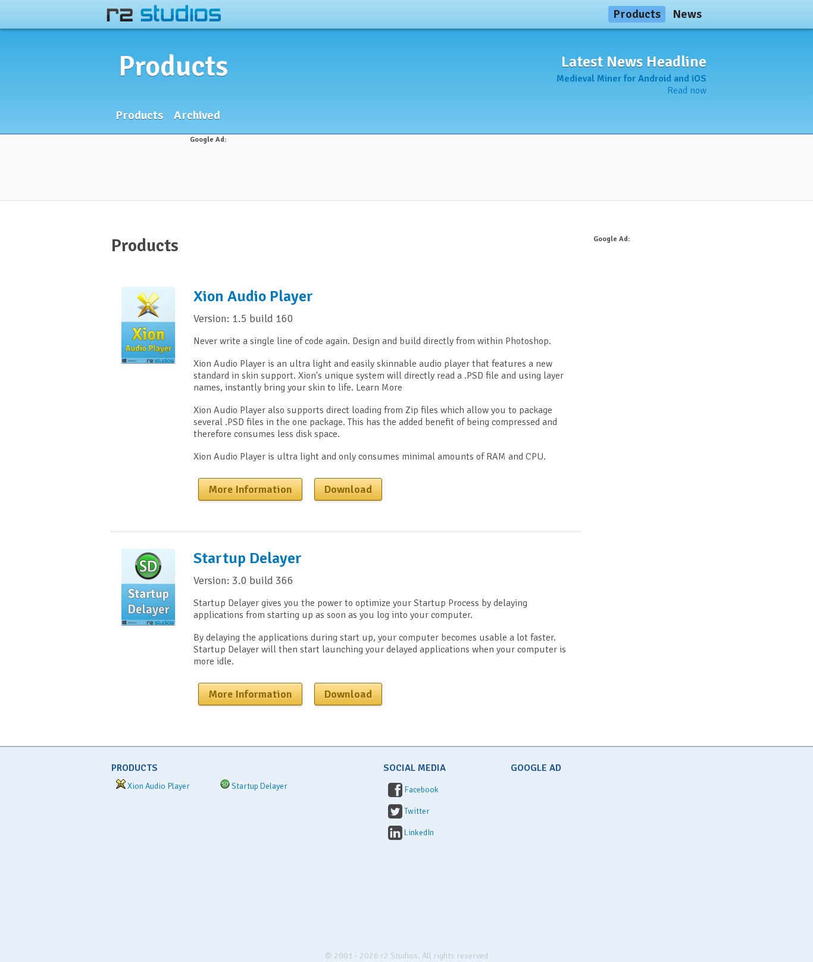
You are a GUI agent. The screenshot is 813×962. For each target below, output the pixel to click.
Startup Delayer (247, 558)
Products (637, 14)
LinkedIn (419, 832)
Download (348, 489)
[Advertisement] (406, 172)
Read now (686, 90)
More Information (250, 489)
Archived (197, 115)
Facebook (421, 790)
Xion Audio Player (253, 296)
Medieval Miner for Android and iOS (631, 79)
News (687, 14)
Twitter (417, 811)
